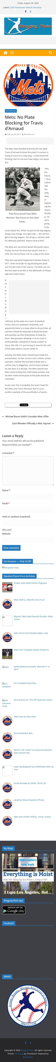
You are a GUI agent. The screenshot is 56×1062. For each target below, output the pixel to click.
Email (6, 503)
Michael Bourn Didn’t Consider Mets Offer (27, 416)
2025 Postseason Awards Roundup (26, 7)
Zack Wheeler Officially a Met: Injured (31, 423)
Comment (8, 453)
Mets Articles (11, 111)
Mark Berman (29, 134)
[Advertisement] (31, 141)
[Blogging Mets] (5, 53)
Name (6, 490)
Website (6, 533)
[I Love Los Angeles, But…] (28, 883)
